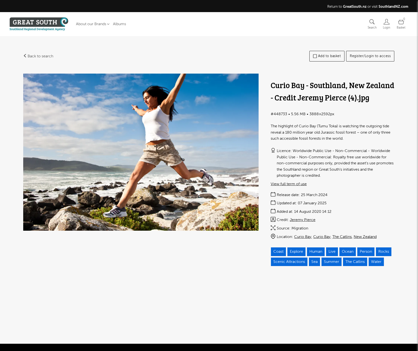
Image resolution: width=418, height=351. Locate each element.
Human (315, 251)
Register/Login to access (370, 56)
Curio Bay (302, 237)
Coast (278, 251)
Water (376, 261)
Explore (296, 251)
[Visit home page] (39, 24)
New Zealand (365, 237)
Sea (314, 261)
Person (366, 251)
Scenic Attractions (289, 261)
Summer (331, 261)
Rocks (383, 251)
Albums (119, 24)
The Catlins (342, 237)
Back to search (40, 56)
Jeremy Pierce (302, 220)
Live (332, 251)
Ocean (347, 251)
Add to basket (329, 56)
